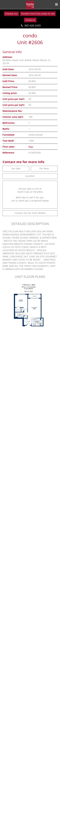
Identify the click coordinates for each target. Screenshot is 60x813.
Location (30, 175)
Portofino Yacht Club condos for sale (38, 13)
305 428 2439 (32, 25)
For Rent (44, 168)
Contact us (30, 20)
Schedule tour (11, 13)
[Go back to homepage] (30, 5)
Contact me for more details (30, 213)
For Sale (16, 168)
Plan (30, 146)
